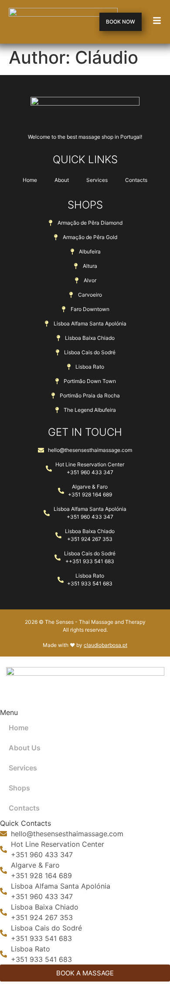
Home (30, 180)
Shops (19, 787)
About (61, 180)
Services (97, 180)
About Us (25, 747)
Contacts (136, 180)
